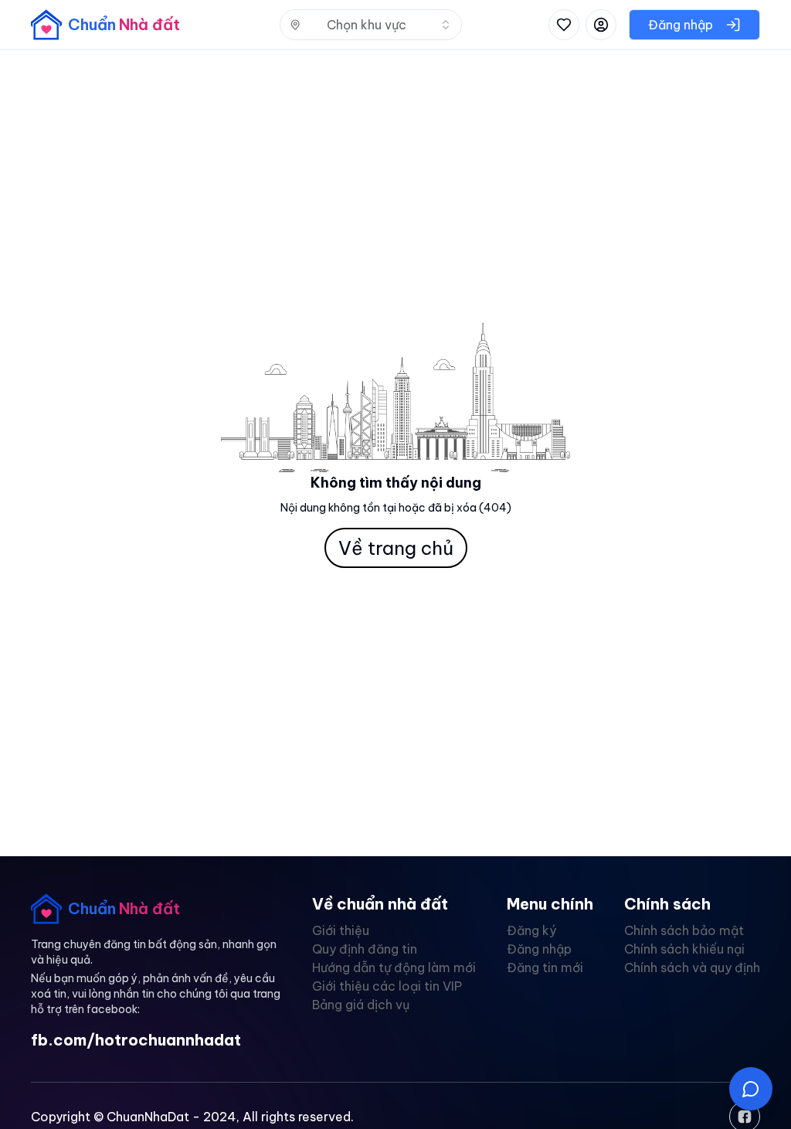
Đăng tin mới (545, 967)
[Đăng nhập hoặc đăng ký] (601, 24)
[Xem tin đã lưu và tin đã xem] (563, 24)
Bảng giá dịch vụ (360, 1004)
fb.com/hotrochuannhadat (136, 1039)
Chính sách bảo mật (684, 930)
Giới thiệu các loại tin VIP (387, 986)
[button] (750, 1088)
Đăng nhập (539, 949)
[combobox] (371, 24)
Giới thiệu (340, 930)
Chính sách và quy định (692, 967)
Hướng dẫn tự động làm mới (394, 967)
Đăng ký (531, 930)
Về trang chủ (395, 547)
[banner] (105, 24)
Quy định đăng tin (364, 949)
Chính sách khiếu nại (684, 949)
